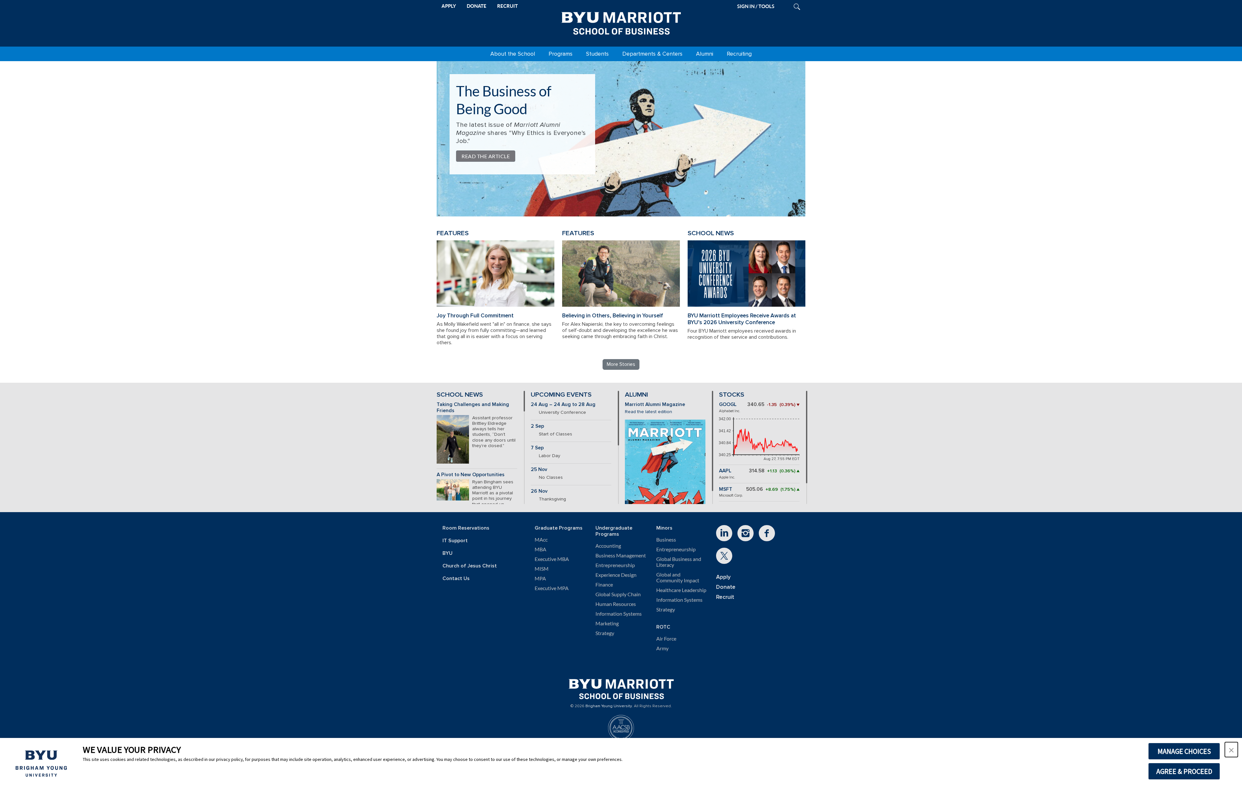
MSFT (725, 489)
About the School (512, 53)
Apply (723, 577)
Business (666, 540)
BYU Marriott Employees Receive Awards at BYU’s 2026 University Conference (742, 319)
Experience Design (616, 575)
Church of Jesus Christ (469, 566)
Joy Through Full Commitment (475, 315)
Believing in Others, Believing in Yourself (612, 315)
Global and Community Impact (677, 577)
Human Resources (615, 604)
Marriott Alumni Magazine (655, 404)
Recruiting (739, 53)
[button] (1231, 749)
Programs (560, 53)
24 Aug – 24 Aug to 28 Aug (563, 404)
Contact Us (456, 579)
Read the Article (486, 156)
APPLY (448, 6)
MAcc (541, 540)
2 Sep (537, 426)
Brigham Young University (608, 706)
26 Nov (539, 491)
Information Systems (618, 614)
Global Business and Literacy (678, 562)
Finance (604, 585)
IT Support (455, 541)
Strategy (604, 633)
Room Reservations (465, 528)
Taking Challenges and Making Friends (473, 407)
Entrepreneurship (615, 565)
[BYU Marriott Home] (621, 22)
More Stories (621, 364)
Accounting (608, 546)
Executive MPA (552, 588)
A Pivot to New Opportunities (471, 475)
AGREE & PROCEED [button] (1184, 771)
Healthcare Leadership (681, 590)
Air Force (666, 639)
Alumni (704, 53)
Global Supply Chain (618, 594)
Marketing (607, 623)
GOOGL (727, 404)
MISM (542, 569)
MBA (540, 549)
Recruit (725, 597)
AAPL (725, 471)
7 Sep (537, 448)
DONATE (476, 6)
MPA (540, 578)
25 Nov (539, 470)
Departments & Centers (652, 53)
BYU (447, 553)
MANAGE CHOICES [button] (1184, 751)
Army (662, 648)
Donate (725, 587)
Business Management (620, 555)
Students (597, 53)
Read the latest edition (648, 411)
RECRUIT (507, 6)
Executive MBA (552, 559)
